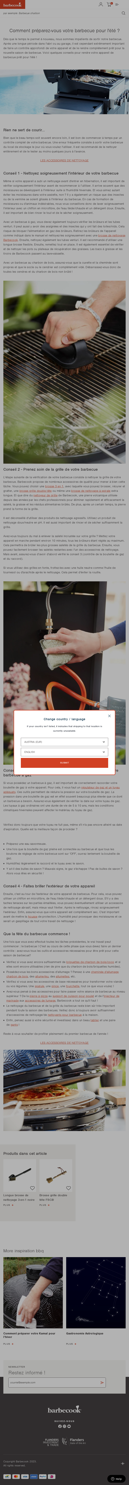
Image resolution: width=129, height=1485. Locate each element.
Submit (64, 762)
